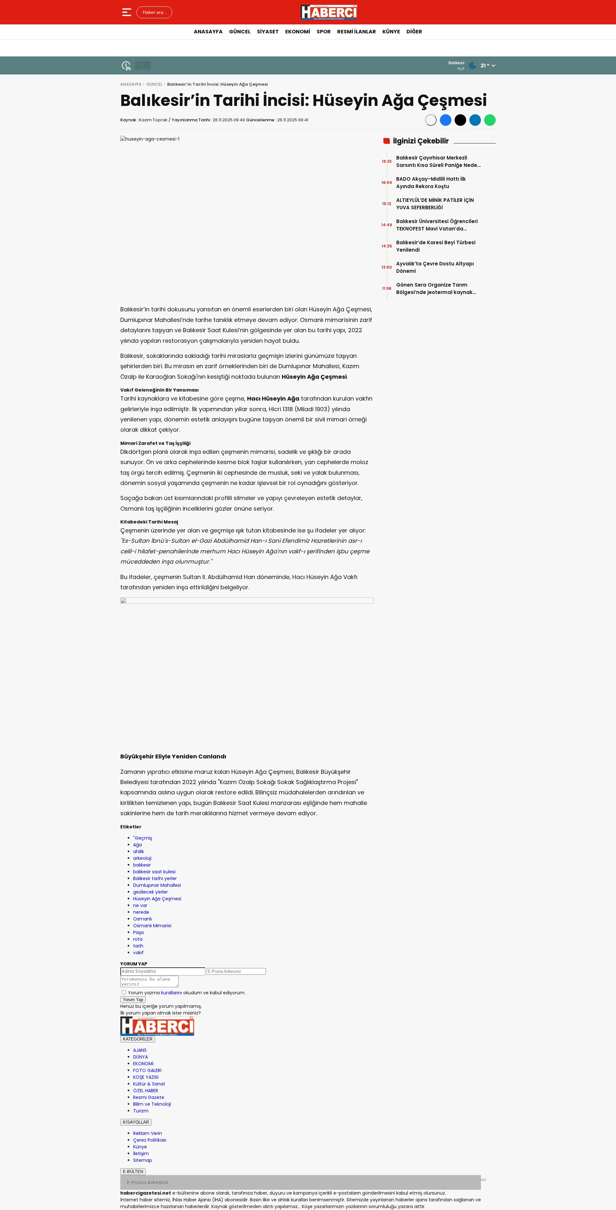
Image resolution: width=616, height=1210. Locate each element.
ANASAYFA (208, 31)
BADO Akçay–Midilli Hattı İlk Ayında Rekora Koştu (431, 183)
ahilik (138, 851)
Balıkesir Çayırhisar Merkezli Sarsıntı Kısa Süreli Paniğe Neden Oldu (438, 161)
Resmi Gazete (148, 1097)
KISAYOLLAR (136, 1122)
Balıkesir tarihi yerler (155, 878)
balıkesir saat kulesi (154, 872)
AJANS (140, 1050)
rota (137, 939)
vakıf (138, 952)
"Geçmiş (142, 838)
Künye (140, 1147)
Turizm (141, 1111)
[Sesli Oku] (431, 120)
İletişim (141, 1153)
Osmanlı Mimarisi (152, 925)
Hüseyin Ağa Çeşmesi (157, 898)
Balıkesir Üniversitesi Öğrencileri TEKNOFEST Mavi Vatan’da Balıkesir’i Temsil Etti (437, 225)
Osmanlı (142, 919)
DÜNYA (140, 1057)
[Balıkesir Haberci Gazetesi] (329, 12)
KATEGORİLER (137, 1039)
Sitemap (142, 1160)
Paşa (138, 932)
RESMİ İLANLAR (356, 31)
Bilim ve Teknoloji (152, 1104)
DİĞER (414, 31)
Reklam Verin (147, 1133)
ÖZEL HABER (145, 1090)
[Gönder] (483, 1180)
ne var (140, 905)
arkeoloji (142, 858)
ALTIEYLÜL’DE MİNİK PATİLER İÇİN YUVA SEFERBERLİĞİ (435, 204)
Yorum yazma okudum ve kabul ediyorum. (186, 993)
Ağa (137, 845)
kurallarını (171, 993)
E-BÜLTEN (133, 1171)
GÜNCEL (240, 31)
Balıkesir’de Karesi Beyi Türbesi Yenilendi (435, 246)
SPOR (324, 31)
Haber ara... (154, 12)
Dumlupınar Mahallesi (157, 885)
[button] (139, 65)
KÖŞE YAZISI (145, 1077)
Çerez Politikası (149, 1140)
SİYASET (268, 31)
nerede (141, 912)
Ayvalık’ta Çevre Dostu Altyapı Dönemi (435, 267)
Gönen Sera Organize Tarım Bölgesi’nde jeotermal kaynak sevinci (434, 288)
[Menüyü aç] (127, 12)
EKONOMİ (297, 31)
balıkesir (142, 865)
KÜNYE (391, 31)
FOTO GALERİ (147, 1070)
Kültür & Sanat (149, 1084)
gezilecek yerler (150, 892)
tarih (138, 946)
